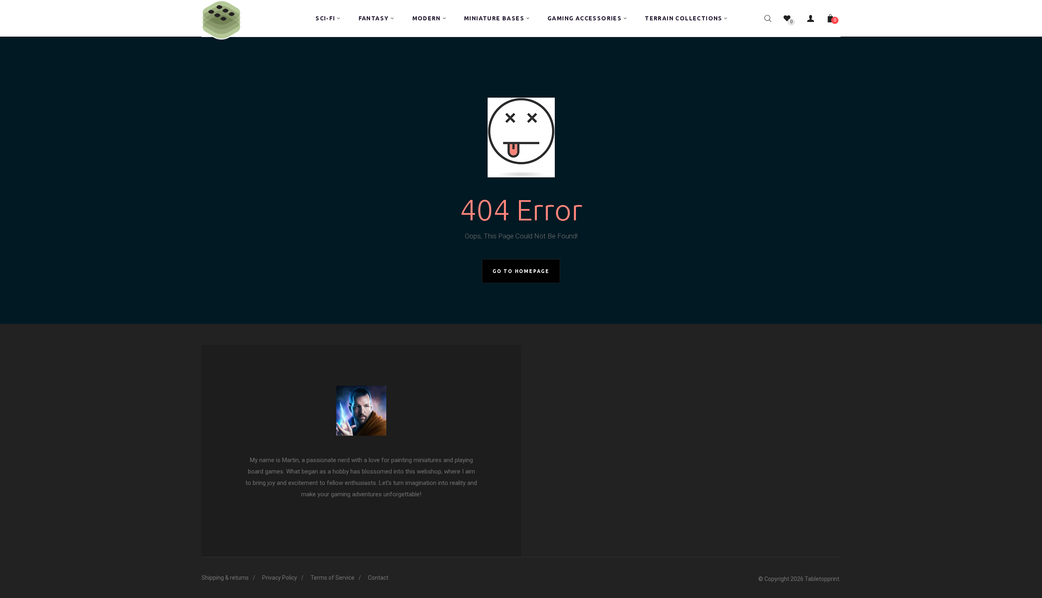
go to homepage (521, 271)
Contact (378, 577)
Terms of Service (333, 577)
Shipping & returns (225, 577)
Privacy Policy (279, 577)
